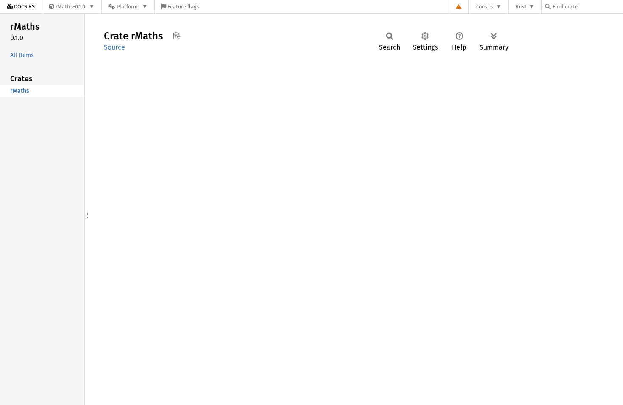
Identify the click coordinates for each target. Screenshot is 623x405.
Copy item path (177, 35)
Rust (520, 6)
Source (114, 47)
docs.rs (484, 6)
